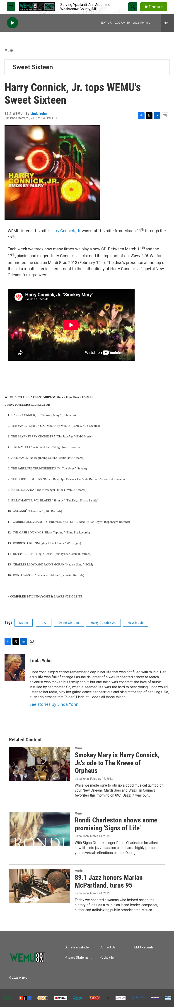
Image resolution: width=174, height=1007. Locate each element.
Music (9, 50)
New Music (136, 622)
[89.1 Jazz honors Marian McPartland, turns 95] (39, 886)
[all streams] (167, 23)
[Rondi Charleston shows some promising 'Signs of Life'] (39, 829)
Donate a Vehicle (77, 947)
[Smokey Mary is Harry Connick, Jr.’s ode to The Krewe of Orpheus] (39, 764)
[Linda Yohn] (15, 667)
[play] (12, 22)
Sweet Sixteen (33, 67)
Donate (156, 7)
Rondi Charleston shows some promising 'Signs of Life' (116, 824)
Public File (107, 957)
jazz (44, 622)
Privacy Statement (78, 957)
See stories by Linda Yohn (53, 704)
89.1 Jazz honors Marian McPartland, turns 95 (109, 881)
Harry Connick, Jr (65, 230)
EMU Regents (144, 947)
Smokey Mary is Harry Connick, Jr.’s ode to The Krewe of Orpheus (117, 763)
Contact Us (107, 947)
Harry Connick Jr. (103, 622)
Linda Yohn (38, 113)
